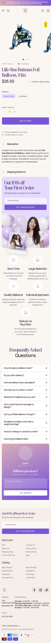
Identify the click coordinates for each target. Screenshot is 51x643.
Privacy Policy (31, 548)
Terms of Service (8, 555)
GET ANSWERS (25, 493)
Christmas (30, 574)
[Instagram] (40, 590)
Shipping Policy (8, 552)
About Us (5, 548)
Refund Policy (31, 552)
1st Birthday (30, 577)
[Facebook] (34, 590)
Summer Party (7, 577)
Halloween (6, 574)
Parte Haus (12, 629)
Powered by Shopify (26, 629)
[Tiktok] (46, 590)
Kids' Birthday (31, 567)
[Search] (8, 10)
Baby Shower (7, 567)
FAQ (3, 545)
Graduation (30, 571)
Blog (27, 555)
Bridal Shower (7, 571)
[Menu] (3, 10)
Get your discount (25, 531)
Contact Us (30, 545)
